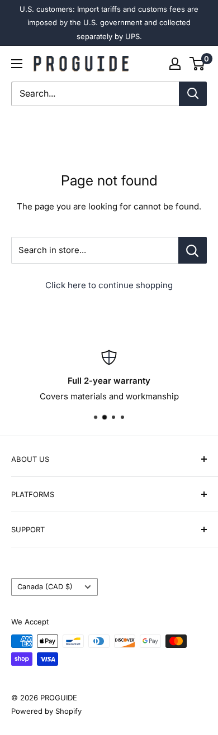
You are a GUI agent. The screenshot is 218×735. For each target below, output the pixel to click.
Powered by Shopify (46, 711)
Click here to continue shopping (109, 285)
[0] (198, 63)
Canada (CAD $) (45, 587)
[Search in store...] (192, 250)
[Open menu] (16, 63)
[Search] (193, 94)
